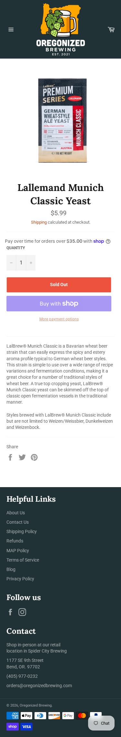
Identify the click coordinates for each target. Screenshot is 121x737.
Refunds (14, 540)
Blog (10, 569)
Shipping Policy (21, 531)
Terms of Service (22, 560)
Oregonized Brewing (36, 705)
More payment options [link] (59, 319)
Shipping (39, 222)
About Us (15, 512)
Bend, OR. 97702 (23, 666)
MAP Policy (17, 550)
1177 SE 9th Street (25, 660)
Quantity (15, 248)
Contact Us (17, 522)
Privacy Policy (20, 578)
